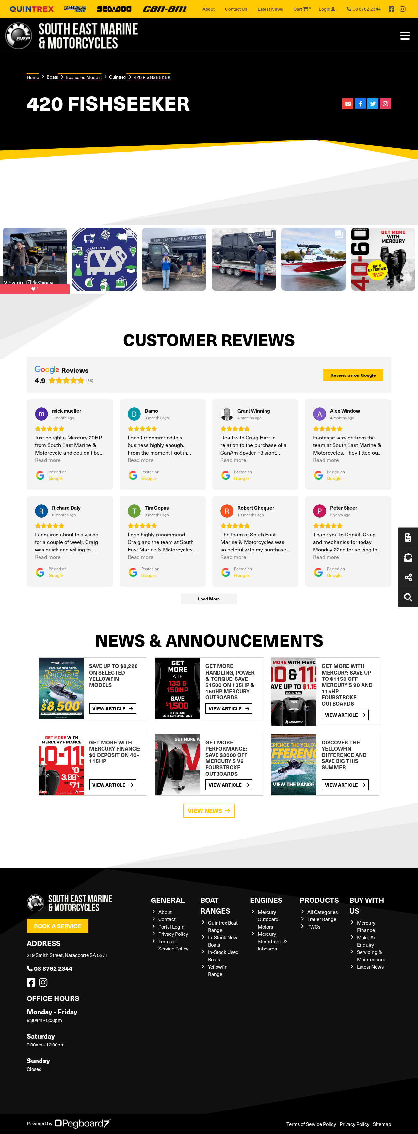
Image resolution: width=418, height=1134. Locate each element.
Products (319, 900)
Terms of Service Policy (311, 1124)
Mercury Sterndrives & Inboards (272, 941)
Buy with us (366, 905)
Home (33, 77)
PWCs (313, 926)
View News (205, 811)
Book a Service (57, 926)
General (168, 900)
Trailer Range (321, 919)
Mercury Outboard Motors (268, 919)
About (208, 9)
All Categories (322, 912)
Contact (167, 919)
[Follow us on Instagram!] (44, 984)
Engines (266, 900)
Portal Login (171, 926)
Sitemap (382, 1124)
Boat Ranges (215, 905)
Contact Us (236, 9)
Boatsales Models (84, 77)
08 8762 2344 (53, 968)
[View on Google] (41, 414)
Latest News (270, 9)
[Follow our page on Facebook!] (391, 9)
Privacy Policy (173, 934)
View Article (109, 708)
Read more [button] (48, 459)
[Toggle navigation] (405, 35)
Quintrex (117, 77)
